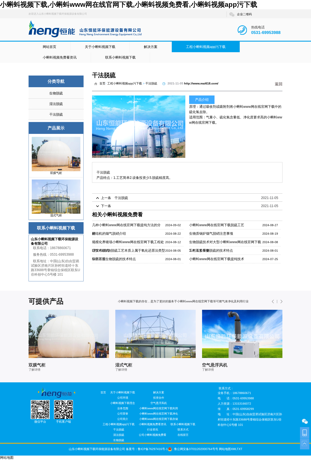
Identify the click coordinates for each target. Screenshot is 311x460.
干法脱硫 (56, 114)
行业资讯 (152, 429)
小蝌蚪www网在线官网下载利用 (158, 408)
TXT (239, 449)
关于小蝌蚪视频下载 (100, 47)
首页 (102, 83)
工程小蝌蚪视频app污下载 (206, 47)
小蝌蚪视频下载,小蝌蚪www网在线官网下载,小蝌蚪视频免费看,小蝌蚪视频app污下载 (128, 4)
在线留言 (183, 434)
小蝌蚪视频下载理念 (122, 403)
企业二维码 (244, 14)
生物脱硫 (56, 93)
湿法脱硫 (56, 104)
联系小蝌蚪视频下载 (120, 57)
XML (234, 449)
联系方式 (183, 429)
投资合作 (158, 397)
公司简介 (122, 419)
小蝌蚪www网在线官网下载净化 (158, 413)
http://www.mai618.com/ (201, 83)
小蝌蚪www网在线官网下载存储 (158, 419)
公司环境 (122, 397)
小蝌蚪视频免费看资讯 (60, 57)
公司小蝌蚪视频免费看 (152, 434)
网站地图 (224, 449)
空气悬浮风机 (158, 403)
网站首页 (49, 47)
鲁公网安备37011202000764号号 (196, 449)
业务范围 (122, 408)
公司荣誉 (122, 413)
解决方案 (150, 47)
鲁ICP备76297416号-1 (153, 449)
